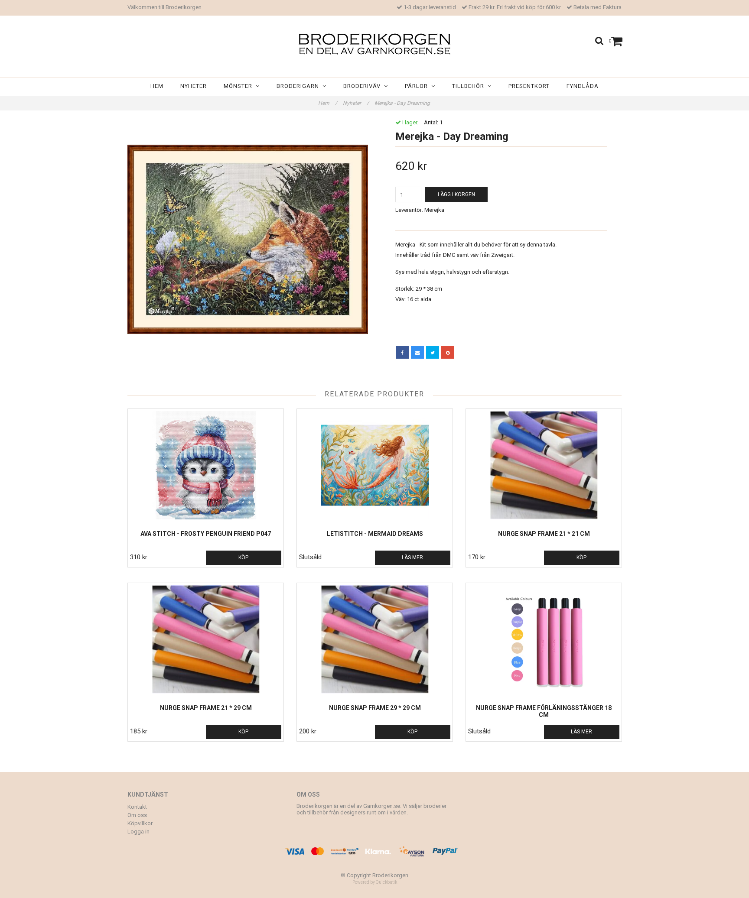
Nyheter (193, 86)
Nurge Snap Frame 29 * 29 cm (375, 707)
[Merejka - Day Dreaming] (247, 239)
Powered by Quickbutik (374, 882)
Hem (156, 86)
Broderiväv (363, 86)
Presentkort (529, 86)
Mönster (240, 86)
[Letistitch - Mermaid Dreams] (374, 465)
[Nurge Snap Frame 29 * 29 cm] (374, 639)
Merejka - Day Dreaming (402, 103)
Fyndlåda (583, 86)
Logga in (138, 831)
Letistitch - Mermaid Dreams (375, 533)
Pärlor (418, 86)
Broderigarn (299, 86)
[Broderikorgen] (374, 44)
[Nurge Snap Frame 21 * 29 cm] (205, 639)
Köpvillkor (140, 823)
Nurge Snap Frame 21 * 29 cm (206, 707)
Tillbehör (470, 86)
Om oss (137, 815)
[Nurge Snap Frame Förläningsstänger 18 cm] (543, 639)
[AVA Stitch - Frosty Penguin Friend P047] (205, 465)
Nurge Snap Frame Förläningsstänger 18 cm (544, 711)
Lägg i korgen (456, 194)
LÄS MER (412, 557)
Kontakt (137, 807)
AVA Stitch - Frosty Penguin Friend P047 (205, 533)
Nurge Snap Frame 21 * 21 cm (544, 533)
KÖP (243, 557)
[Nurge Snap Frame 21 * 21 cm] (543, 465)
